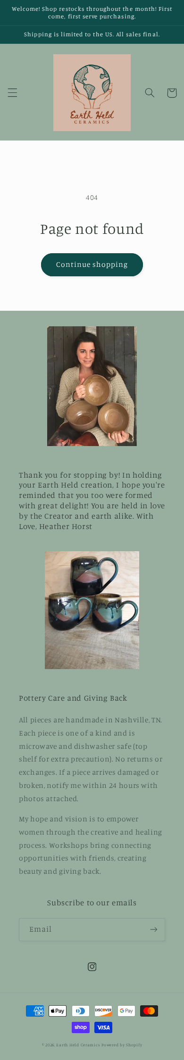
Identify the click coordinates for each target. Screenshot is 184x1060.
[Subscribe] (154, 929)
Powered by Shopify (121, 1044)
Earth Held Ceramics (78, 1044)
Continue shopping (92, 264)
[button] (12, 93)
